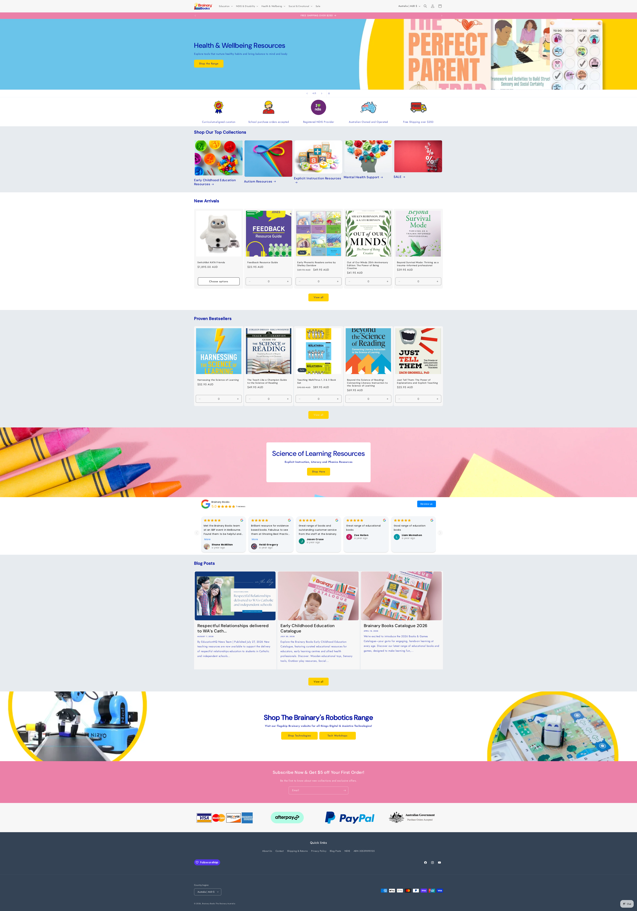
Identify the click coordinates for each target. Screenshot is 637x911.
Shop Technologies (299, 735)
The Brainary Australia (225, 903)
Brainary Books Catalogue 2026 (395, 625)
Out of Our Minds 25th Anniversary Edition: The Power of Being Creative (367, 265)
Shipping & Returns (297, 851)
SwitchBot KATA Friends (211, 262)
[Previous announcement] (195, 15)
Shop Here (318, 471)
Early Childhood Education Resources (215, 182)
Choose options (218, 281)
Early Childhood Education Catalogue (308, 628)
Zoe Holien (361, 535)
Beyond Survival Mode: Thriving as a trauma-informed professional (418, 264)
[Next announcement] (441, 15)
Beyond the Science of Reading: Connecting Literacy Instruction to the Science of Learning (367, 383)
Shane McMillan (222, 544)
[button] (225, 6)
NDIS (347, 851)
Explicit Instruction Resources (317, 178)
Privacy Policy (318, 851)
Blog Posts (335, 851)
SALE (398, 177)
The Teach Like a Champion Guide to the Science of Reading (267, 381)
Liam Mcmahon (412, 535)
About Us (267, 851)
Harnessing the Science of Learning (218, 380)
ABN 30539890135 (364, 851)
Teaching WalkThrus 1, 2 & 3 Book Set (316, 381)
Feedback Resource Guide (262, 262)
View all (318, 297)
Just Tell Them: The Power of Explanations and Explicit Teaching (417, 381)
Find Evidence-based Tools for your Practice (318, 71)
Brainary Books (220, 502)
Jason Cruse (315, 539)
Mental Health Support (361, 177)
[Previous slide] (307, 93)
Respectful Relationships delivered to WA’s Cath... (233, 628)
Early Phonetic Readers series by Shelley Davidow (316, 264)
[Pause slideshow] (330, 93)
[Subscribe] (344, 790)
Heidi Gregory (268, 544)
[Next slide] (321, 93)
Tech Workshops (337, 735)
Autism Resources (258, 182)
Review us (427, 504)
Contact (280, 851)
